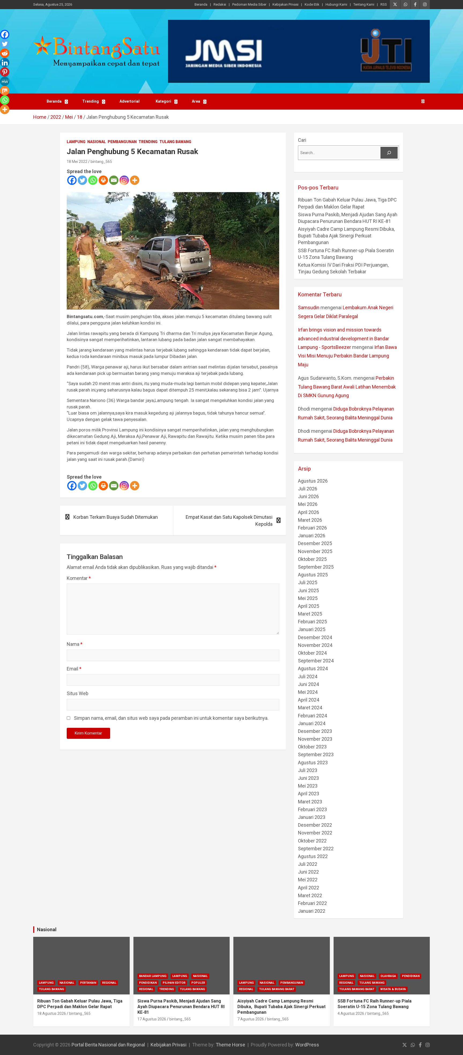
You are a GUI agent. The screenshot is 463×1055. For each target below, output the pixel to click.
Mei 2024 (308, 692)
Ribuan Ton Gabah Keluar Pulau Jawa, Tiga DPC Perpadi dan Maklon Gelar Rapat (79, 1003)
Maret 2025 (310, 614)
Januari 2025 (311, 629)
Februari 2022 (312, 903)
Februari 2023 (312, 809)
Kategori (163, 101)
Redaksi (220, 4)
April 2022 (308, 887)
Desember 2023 (315, 731)
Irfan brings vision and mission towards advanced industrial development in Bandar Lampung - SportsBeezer (343, 338)
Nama (75, 644)
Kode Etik (312, 4)
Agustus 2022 (313, 856)
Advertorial (130, 101)
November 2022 (315, 833)
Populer (198, 983)
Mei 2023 (308, 786)
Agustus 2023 (313, 762)
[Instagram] (124, 180)
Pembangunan (122, 142)
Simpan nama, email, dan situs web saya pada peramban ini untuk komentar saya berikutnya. (171, 718)
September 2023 (316, 754)
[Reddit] (4, 53)
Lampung (76, 142)
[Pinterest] (4, 72)
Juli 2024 (307, 676)
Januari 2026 (311, 535)
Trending (90, 101)
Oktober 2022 (312, 841)
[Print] (103, 180)
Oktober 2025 (312, 559)
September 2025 (316, 567)
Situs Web (77, 693)
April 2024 (308, 700)
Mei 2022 (308, 879)
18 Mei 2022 (77, 161)
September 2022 (316, 848)
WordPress (307, 1044)
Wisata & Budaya (393, 989)
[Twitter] (82, 180)
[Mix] (4, 90)
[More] (134, 180)
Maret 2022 (310, 895)
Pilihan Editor (174, 983)
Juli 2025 (307, 582)
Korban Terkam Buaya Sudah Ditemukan (115, 517)
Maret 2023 (310, 801)
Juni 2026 (308, 496)
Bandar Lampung (152, 976)
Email (74, 669)
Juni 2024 (308, 684)
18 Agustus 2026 (51, 1013)
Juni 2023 (308, 778)
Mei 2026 (308, 504)
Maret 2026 (310, 520)
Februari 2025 (312, 621)
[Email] (113, 180)
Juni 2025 (308, 590)
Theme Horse (230, 1044)
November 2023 (315, 739)
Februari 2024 (312, 715)
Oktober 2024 (312, 653)
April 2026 (308, 512)
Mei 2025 (308, 598)
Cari (302, 140)
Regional (109, 983)
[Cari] (389, 153)
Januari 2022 (311, 911)
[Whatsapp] (93, 180)
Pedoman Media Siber (249, 4)
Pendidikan (148, 983)
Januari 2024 (311, 723)
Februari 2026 (312, 528)
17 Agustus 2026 (151, 1019)
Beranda (201, 4)
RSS (383, 4)
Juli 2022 (307, 864)
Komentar (79, 578)
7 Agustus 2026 (250, 1019)
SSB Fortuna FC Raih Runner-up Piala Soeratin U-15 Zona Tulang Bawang (375, 1003)
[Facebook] (72, 180)
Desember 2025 (315, 543)
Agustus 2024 (313, 668)
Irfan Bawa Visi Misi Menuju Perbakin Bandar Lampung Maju (347, 355)
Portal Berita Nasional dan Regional (108, 1044)
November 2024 (315, 645)
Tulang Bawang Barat (276, 989)
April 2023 (308, 793)
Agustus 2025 (313, 574)
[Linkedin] (4, 62)
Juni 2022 (308, 872)
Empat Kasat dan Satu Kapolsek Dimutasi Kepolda (229, 520)
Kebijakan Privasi (285, 4)
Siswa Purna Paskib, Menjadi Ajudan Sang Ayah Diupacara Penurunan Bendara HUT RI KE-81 (181, 1006)
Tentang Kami (363, 4)
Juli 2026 (307, 488)
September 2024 (316, 660)
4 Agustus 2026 (351, 1013)
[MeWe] (4, 81)
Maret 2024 (310, 707)
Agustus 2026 (313, 481)
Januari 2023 (311, 817)
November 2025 (315, 551)
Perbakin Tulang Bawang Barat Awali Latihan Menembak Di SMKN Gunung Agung (347, 386)
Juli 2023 (307, 770)
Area (196, 101)
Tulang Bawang (175, 142)
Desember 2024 (315, 637)
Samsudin (308, 307)
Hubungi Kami (336, 4)
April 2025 (308, 606)
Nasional (96, 142)
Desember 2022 (315, 825)
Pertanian (88, 983)
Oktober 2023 (312, 747)
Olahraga (388, 976)
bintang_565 (101, 161)
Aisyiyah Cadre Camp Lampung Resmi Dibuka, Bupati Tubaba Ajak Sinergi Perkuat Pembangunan (347, 235)
